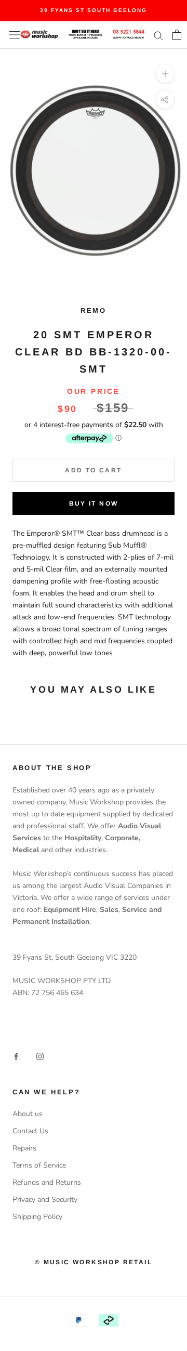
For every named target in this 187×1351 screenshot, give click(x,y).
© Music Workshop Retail (93, 1262)
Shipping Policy (37, 1217)
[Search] (158, 35)
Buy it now (93, 503)
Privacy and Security (44, 1199)
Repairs (24, 1148)
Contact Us (30, 1131)
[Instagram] (40, 1056)
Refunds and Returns (46, 1182)
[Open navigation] (14, 35)
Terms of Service (39, 1165)
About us (27, 1114)
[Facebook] (16, 1056)
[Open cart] (176, 35)
